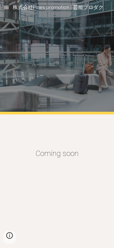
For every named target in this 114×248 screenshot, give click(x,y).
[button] (6, 7)
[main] (57, 153)
